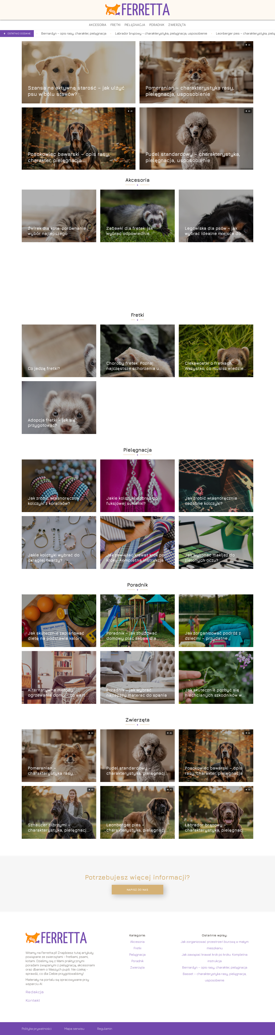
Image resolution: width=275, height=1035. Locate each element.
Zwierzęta (137, 720)
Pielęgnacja (137, 450)
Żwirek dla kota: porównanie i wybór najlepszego (58, 231)
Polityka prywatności (37, 1028)
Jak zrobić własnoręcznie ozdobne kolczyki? (211, 501)
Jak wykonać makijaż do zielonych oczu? (210, 557)
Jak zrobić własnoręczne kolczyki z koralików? (53, 501)
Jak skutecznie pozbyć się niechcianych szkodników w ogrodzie (213, 693)
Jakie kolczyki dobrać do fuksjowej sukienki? (132, 501)
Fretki (137, 315)
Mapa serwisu (74, 1028)
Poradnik (137, 585)
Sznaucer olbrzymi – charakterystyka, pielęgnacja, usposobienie (59, 828)
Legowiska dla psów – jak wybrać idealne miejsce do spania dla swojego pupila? (213, 231)
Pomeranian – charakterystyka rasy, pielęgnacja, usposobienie (190, 91)
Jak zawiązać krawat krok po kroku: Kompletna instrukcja (135, 557)
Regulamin (104, 1028)
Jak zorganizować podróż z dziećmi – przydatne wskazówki (213, 636)
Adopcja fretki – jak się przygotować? (51, 423)
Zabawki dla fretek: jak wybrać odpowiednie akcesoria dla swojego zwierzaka (129, 231)
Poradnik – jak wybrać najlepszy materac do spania (136, 692)
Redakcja (35, 991)
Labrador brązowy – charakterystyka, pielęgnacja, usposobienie (86, 33)
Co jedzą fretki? (44, 368)
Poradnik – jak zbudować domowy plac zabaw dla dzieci (131, 636)
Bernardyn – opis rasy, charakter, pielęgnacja (214, 967)
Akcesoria (137, 180)
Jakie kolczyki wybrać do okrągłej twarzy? (54, 557)
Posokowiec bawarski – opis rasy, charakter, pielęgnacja (69, 157)
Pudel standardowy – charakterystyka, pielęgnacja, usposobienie (193, 157)
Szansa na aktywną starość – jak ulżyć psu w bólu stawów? (76, 91)
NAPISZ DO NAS (137, 889)
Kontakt (33, 1000)
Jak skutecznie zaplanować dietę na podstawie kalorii (56, 636)
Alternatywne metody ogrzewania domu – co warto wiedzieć (58, 693)
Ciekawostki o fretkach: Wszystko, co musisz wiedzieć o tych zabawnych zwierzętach (215, 366)
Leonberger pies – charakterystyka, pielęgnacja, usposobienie (185, 33)
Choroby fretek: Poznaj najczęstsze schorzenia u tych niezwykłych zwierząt (133, 366)
